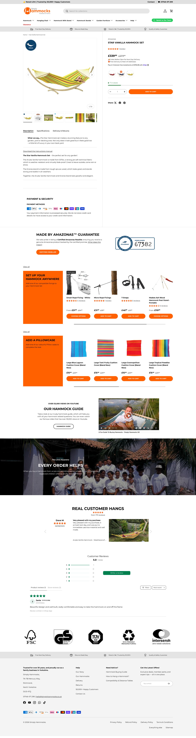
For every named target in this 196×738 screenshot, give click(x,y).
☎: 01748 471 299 (165, 2)
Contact (151, 2)
